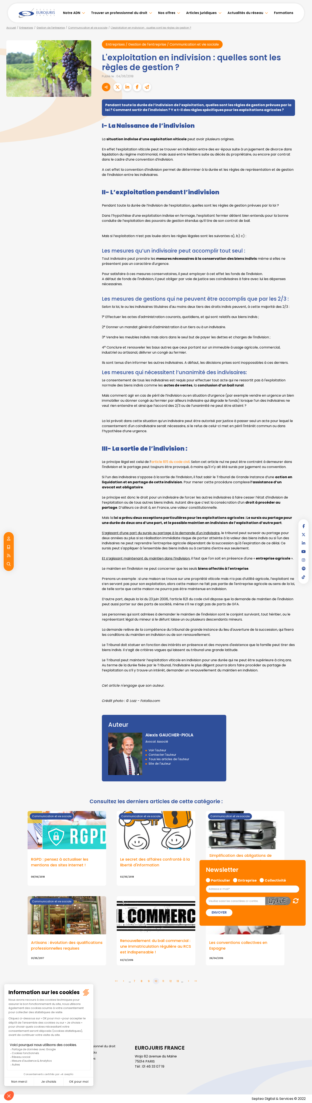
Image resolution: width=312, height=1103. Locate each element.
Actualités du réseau (245, 13)
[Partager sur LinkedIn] (127, 87)
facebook (303, 526)
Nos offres (166, 13)
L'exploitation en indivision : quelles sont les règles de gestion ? (151, 27)
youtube (303, 551)
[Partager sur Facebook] (137, 87)
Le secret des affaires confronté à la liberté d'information (155, 862)
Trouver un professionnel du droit (119, 13)
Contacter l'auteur (162, 755)
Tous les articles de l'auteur (169, 759)
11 (163, 981)
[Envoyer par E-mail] (147, 87)
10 (156, 981)
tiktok (303, 577)
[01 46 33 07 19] (8, 547)
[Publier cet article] (117, 87)
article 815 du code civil (170, 461)
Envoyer (219, 912)
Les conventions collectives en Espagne (238, 945)
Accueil (11, 27)
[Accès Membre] (8, 538)
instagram (303, 560)
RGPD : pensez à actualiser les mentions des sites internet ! (59, 862)
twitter (303, 534)
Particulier (220, 880)
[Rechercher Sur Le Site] (8, 564)
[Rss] (8, 555)
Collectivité (275, 880)
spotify (303, 568)
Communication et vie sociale (87, 27)
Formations (283, 13)
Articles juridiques (201, 13)
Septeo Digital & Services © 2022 (279, 1098)
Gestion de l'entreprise (51, 27)
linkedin (303, 543)
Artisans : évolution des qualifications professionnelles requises (67, 945)
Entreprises (26, 27)
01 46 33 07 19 (153, 1066)
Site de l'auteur (160, 763)
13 (178, 981)
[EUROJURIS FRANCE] (37, 13)
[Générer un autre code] (294, 901)
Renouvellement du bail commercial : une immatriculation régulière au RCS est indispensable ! (155, 946)
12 (170, 981)
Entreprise (247, 880)
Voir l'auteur (157, 750)
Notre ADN (71, 13)
